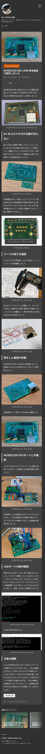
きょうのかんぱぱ (8, 17)
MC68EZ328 (9, 696)
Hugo (3, 741)
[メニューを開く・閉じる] (39, 6)
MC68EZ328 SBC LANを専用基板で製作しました (21, 72)
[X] (6, 26)
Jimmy (13, 743)
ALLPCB (18, 95)
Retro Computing (11, 66)
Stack (7, 743)
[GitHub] (3, 26)
